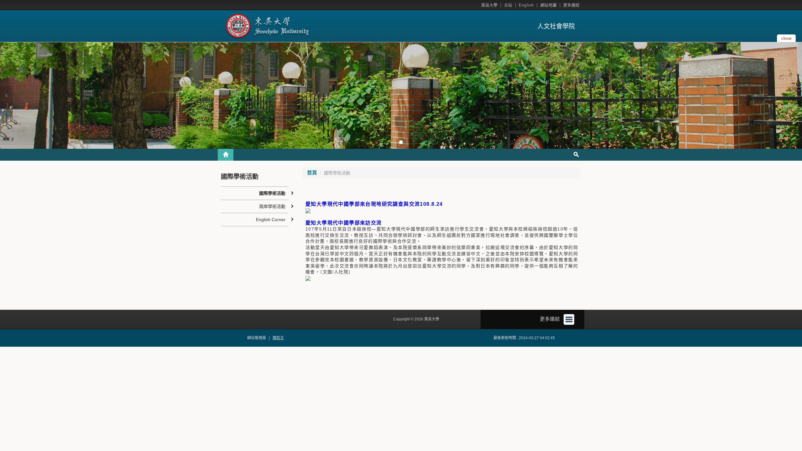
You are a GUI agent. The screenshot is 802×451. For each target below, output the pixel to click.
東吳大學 (489, 5)
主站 (508, 5)
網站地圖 (548, 5)
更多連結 (571, 5)
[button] (6, 95)
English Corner (270, 219)
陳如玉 (278, 338)
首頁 (312, 172)
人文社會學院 (556, 26)
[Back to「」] (225, 155)
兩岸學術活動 (272, 206)
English (526, 5)
